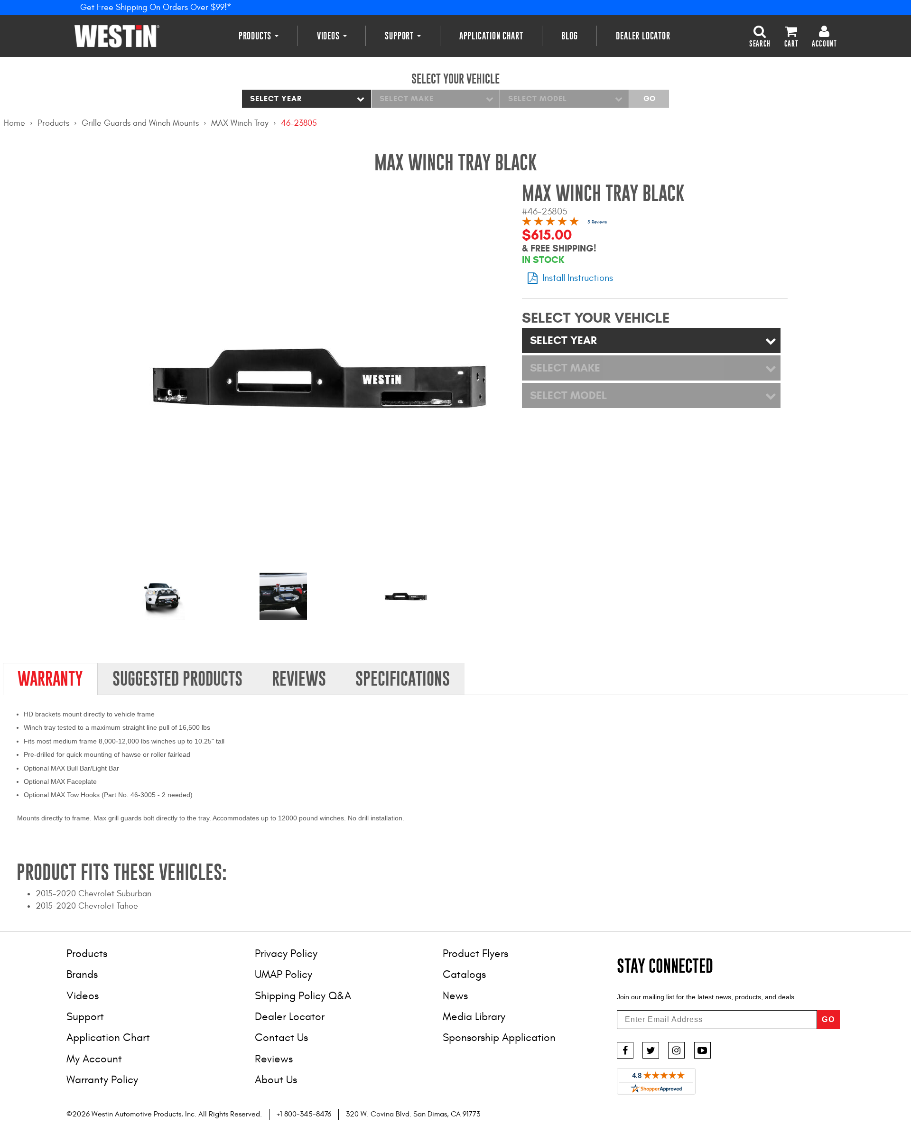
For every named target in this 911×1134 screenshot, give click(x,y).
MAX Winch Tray (240, 123)
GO (828, 1019)
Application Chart (491, 36)
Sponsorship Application (499, 1037)
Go (649, 98)
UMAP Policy (283, 974)
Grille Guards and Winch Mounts (140, 123)
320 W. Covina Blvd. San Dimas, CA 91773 (413, 1114)
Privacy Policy (286, 953)
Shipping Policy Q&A (303, 995)
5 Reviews (597, 222)
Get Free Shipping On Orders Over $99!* (156, 7)
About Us (276, 1079)
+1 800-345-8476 (304, 1114)
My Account (94, 1058)
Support (400, 36)
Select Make (407, 98)
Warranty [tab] (50, 678)
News (455, 995)
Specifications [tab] (402, 678)
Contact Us (281, 1037)
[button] (760, 35)
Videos (329, 36)
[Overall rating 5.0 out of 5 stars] (550, 222)
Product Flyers (475, 953)
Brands (82, 974)
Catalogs (464, 974)
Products (256, 36)
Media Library (474, 1016)
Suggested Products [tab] (177, 678)
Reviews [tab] (299, 678)
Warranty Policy (102, 1079)
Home (14, 123)
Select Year (276, 98)
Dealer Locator (643, 36)
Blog (569, 36)
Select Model (537, 98)
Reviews (274, 1058)
